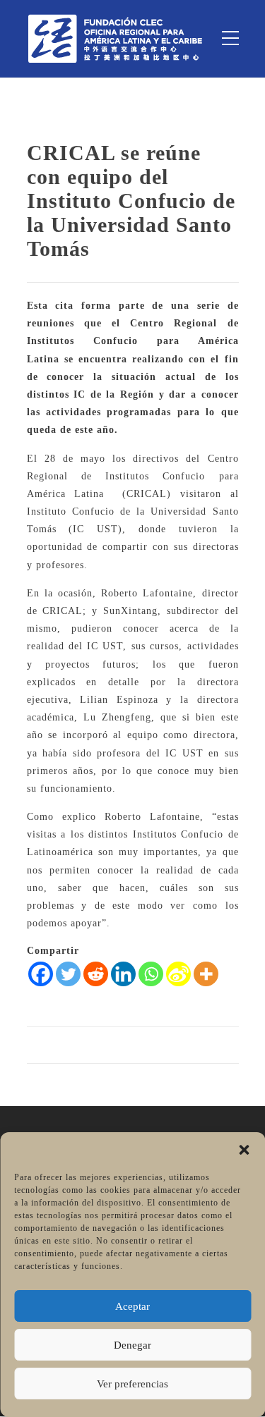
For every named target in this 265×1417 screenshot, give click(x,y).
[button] (244, 1150)
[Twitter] (68, 974)
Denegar (132, 1345)
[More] (206, 974)
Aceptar (132, 1306)
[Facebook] (40, 974)
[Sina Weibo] (178, 974)
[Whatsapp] (151, 974)
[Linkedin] (123, 974)
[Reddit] (95, 974)
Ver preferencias (132, 1384)
